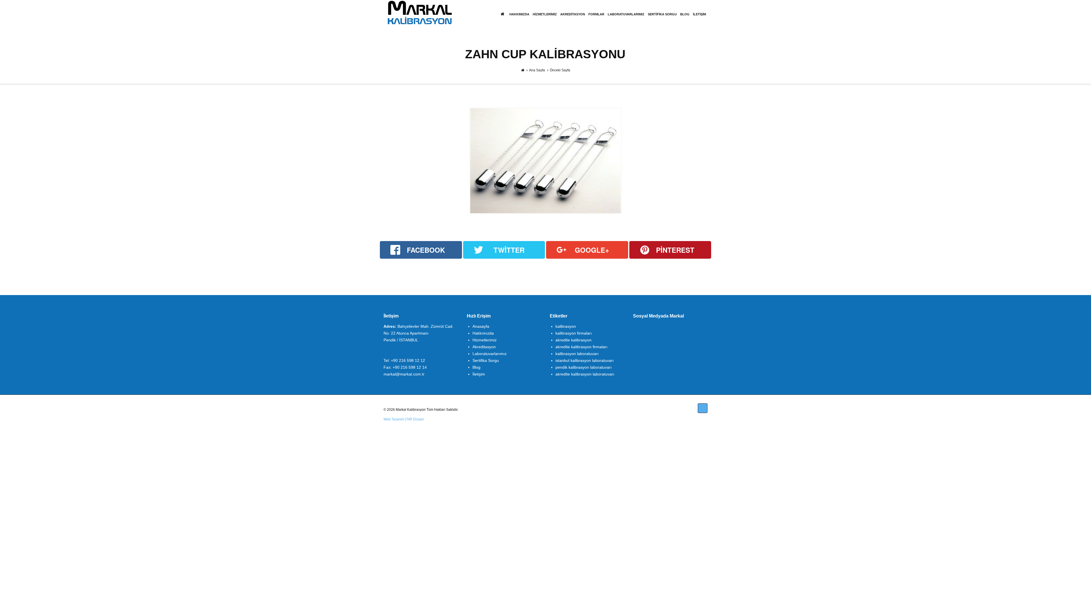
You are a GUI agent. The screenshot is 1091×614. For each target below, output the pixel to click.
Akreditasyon (572, 14)
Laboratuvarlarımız (626, 14)
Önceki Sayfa (560, 70)
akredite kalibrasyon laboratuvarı (584, 374)
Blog (685, 14)
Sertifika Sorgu (662, 14)
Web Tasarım (394, 419)
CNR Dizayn (414, 419)
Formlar (596, 14)
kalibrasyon (565, 326)
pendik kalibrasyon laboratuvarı (583, 367)
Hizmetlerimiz (545, 14)
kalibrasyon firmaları (573, 333)
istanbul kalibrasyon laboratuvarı (584, 360)
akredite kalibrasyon (573, 340)
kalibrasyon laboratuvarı (577, 353)
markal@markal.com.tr (404, 374)
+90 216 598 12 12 (408, 360)
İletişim (699, 14)
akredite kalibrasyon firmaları (581, 347)
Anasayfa (480, 326)
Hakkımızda (519, 14)
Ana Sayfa (537, 70)
